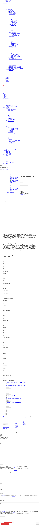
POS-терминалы (10, 131)
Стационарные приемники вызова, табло (15, 67)
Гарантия (4, 94)
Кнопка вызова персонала (12, 65)
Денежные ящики (11, 57)
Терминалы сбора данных (12, 46)
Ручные (9, 116)
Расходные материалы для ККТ (10, 69)
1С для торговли (5, 163)
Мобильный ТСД (10, 139)
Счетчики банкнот (8, 151)
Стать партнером (5, 3)
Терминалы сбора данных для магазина (14, 140)
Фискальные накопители (12, 13)
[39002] (6, 403)
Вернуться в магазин (8, 522)
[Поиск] (3, 85)
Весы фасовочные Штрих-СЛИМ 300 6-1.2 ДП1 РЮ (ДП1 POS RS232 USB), (16, 385)
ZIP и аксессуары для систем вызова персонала (16, 68)
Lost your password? (5, 169)
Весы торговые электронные (15, 18)
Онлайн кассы (11, 10)
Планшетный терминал (14, 54)
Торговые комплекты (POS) (15, 42)
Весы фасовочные (14, 20)
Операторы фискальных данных (10, 105)
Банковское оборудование (7, 150)
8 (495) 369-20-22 (8, 0)
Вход (1, 169)
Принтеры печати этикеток (12, 32)
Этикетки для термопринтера (10, 162)
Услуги (4, 92)
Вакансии (4, 96)
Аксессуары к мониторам (14, 128)
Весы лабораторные (14, 22)
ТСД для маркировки (14, 52)
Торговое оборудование (6, 107)
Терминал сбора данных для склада (16, 53)
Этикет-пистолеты (13, 45)
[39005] (6, 383)
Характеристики (8, 231)
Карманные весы (13, 23)
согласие (3, 466)
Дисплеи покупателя (14, 43)
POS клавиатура (13, 41)
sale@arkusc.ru (8, 1)
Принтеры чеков (8, 120)
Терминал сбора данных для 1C (12, 141)
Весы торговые (13, 19)
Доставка (4, 93)
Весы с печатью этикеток (14, 21)
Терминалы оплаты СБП (12, 58)
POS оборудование (11, 36)
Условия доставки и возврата (24, 423)
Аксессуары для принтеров (15, 35)
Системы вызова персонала (10, 63)
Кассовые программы (12, 14)
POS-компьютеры (10, 130)
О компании (5, 95)
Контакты (4, 97)
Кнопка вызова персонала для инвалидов (15, 66)
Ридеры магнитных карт (14, 44)
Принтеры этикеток (14, 34)
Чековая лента (11, 70)
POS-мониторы (10, 127)
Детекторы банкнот (8, 153)
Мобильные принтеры (14, 30)
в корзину (7, 387)
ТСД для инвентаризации (15, 48)
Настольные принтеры (14, 31)
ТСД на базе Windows (11, 142)
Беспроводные (13, 25)
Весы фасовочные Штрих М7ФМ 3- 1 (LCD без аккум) (13, 398)
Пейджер (10, 64)
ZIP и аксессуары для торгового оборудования (15, 59)
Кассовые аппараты (9, 9)
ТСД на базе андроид (14, 47)
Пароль (1, 168)
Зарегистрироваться (6, 98)
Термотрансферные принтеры (15, 33)
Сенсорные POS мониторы (14, 129)
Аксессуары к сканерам (11, 119)
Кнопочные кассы (11, 11)
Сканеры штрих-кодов (12, 24)
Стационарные (10, 117)
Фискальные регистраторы (12, 12)
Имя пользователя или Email (4, 167)
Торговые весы (8, 108)
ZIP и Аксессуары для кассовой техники (11, 106)
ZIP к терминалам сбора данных (15, 56)
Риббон (7, 161)
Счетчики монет (8, 152)
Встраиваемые (10, 118)
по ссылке (13, 467)
